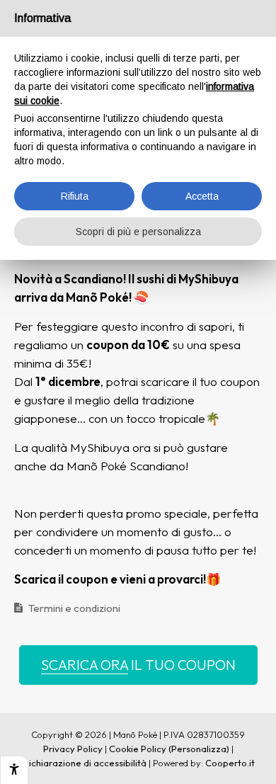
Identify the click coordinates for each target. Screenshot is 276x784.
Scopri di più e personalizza (138, 231)
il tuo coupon (138, 665)
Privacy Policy (73, 748)
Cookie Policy (137, 748)
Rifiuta (74, 196)
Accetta (202, 196)
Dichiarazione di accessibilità (84, 762)
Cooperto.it (230, 762)
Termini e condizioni (74, 608)
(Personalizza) (198, 748)
